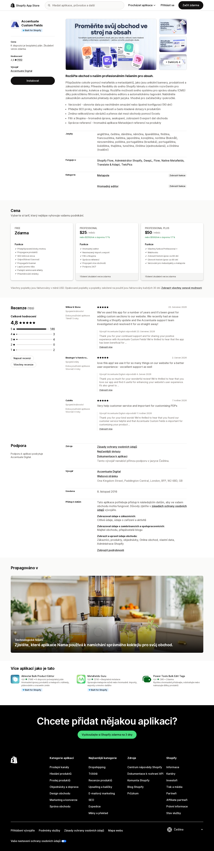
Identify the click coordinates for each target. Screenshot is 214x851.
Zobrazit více (105, 347)
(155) (19, 59)
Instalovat (33, 80)
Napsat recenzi (22, 358)
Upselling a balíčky (100, 787)
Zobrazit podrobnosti (110, 550)
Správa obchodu (60, 806)
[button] (41, 683)
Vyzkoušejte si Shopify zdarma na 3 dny (107, 734)
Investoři (171, 780)
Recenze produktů (100, 780)
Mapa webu (115, 830)
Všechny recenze (23, 364)
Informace (172, 767)
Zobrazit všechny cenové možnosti (181, 287)
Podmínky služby (49, 830)
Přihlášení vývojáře (23, 830)
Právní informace (177, 806)
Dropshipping (97, 767)
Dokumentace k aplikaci (112, 456)
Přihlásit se (167, 5)
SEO (91, 800)
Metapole (103, 175)
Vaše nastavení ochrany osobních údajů (36, 841)
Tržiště (93, 773)
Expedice (95, 806)
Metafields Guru (96, 676)
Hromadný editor (108, 186)
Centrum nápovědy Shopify (144, 767)
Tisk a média (174, 787)
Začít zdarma (191, 5)
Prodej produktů (60, 780)
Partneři (171, 793)
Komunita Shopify (138, 780)
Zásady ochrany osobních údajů (117, 446)
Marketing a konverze (63, 800)
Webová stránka (107, 476)
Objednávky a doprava (64, 787)
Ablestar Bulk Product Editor (37, 676)
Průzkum (133, 793)
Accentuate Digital (21, 70)
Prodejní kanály (59, 767)
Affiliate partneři (176, 800)
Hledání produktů (61, 773)
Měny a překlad (98, 813)
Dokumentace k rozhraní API (145, 773)
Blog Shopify (135, 787)
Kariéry (170, 773)
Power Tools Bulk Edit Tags (169, 676)
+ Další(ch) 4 (173, 62)
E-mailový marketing (102, 793)
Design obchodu (60, 793)
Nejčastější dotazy (109, 451)
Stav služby (173, 813)
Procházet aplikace (140, 5)
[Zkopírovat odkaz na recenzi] (82, 307)
